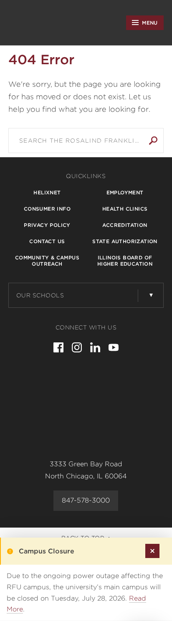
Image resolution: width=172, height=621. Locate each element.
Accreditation (124, 225)
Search (153, 140)
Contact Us (47, 241)
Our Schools (40, 295)
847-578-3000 (86, 500)
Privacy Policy (47, 225)
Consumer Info (47, 209)
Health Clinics (125, 209)
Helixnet (47, 192)
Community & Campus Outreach (47, 260)
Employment (125, 192)
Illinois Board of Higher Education (124, 260)
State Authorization (124, 241)
